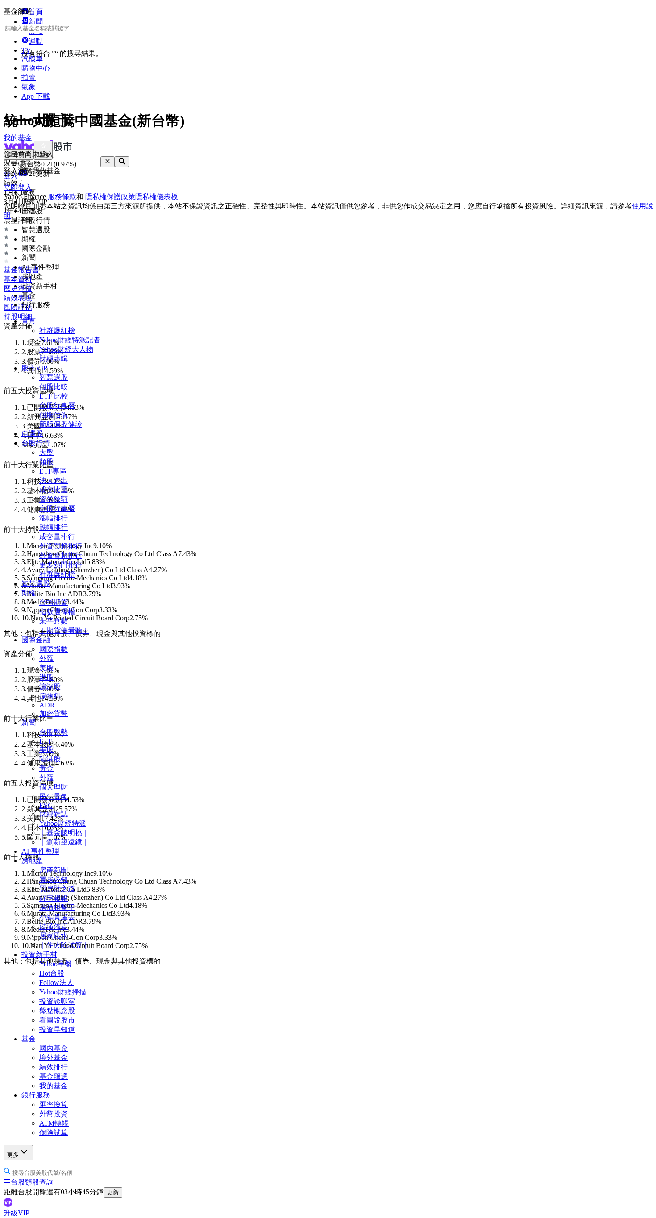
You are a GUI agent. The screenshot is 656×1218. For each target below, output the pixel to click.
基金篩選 (53, 1076)
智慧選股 (53, 377)
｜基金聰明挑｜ (64, 832)
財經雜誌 (53, 814)
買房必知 (53, 879)
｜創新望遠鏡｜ (64, 842)
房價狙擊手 (57, 907)
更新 (113, 1192)
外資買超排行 (60, 546)
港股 (46, 677)
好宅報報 (53, 898)
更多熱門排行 (60, 565)
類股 (46, 462)
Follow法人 (56, 982)
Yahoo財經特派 (62, 823)
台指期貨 (53, 602)
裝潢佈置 (53, 926)
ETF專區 (52, 471)
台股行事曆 (57, 405)
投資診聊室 (57, 1001)
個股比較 (53, 387)
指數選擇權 (57, 611)
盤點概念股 (57, 1010)
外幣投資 (53, 1114)
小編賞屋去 (57, 917)
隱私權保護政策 (110, 196)
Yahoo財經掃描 (62, 992)
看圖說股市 (57, 1020)
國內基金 (53, 1048)
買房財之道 (57, 889)
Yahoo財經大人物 (66, 349)
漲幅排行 (53, 518)
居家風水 (53, 935)
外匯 (46, 658)
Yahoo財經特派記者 (69, 340)
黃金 (46, 768)
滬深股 (50, 686)
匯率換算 (53, 1104)
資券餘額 (53, 499)
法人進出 (53, 480)
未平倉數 (53, 621)
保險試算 (53, 1132)
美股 (46, 668)
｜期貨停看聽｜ (64, 630)
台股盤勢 (53, 732)
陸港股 (50, 759)
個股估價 (53, 415)
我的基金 (53, 1085)
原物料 (50, 696)
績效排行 (53, 1067)
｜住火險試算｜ (64, 945)
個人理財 (53, 787)
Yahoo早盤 (55, 964)
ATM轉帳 (54, 1123)
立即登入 (18, 187)
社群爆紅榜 (57, 330)
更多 (13, 1154)
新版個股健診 (60, 424)
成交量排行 (57, 536)
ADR (47, 705)
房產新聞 (53, 870)
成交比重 (53, 490)
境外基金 (53, 1057)
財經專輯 (53, 358)
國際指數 (53, 649)
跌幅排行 (53, 527)
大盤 (46, 452)
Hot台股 (51, 973)
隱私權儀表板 (156, 196)
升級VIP (16, 1213)
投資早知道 (57, 1029)
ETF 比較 (53, 396)
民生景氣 (53, 796)
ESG (46, 805)
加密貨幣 (53, 713)
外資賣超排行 (60, 555)
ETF (45, 741)
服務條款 (62, 196)
